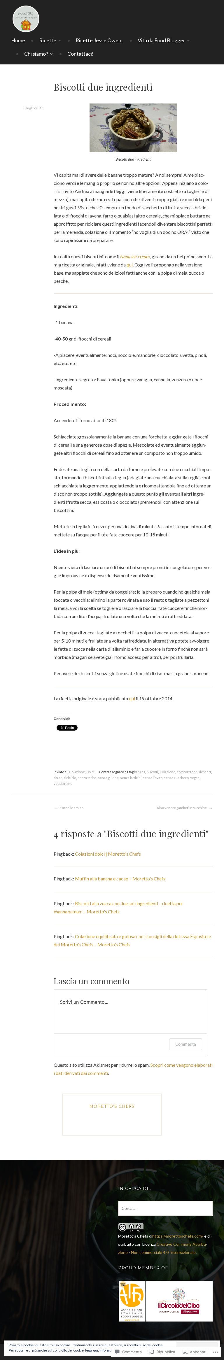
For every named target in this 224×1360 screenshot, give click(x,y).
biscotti (152, 772)
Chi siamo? (36, 53)
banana (139, 772)
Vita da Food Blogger (161, 40)
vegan (195, 777)
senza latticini (130, 777)
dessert (205, 772)
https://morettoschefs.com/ (177, 1235)
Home (18, 40)
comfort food (187, 772)
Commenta (185, 1044)
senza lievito (152, 777)
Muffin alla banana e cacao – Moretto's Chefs (120, 878)
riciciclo (70, 777)
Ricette (47, 40)
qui (130, 264)
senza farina (87, 777)
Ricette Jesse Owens (100, 40)
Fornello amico (71, 808)
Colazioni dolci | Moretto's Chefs (108, 854)
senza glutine (108, 777)
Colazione (77, 772)
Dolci (90, 772)
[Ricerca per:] (165, 1208)
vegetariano (63, 783)
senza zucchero (176, 777)
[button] (131, 1301)
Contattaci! (80, 53)
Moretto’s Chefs (112, 1106)
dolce (58, 777)
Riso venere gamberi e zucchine (182, 808)
